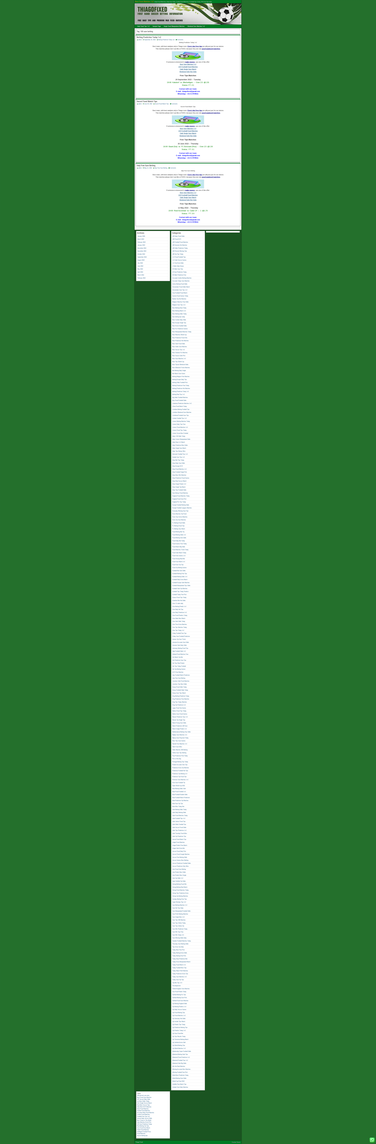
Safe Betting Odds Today (179, 809)
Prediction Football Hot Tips (180, 770)
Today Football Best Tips (179, 967)
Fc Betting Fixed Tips (178, 526)
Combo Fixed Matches (143, 1114)
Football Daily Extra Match (179, 579)
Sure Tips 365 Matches (179, 920)
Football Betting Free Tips (179, 573)
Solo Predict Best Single (179, 875)
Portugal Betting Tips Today (180, 761)
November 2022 (141, 251)
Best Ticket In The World (144, 1120)
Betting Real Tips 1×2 (178, 394)
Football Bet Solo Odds (179, 570)
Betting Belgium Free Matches (181, 376)
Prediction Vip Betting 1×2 (179, 773)
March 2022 (140, 275)
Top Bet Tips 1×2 (177, 982)
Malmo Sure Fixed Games (179, 714)
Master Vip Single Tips (178, 720)
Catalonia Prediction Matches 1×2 (182, 403)
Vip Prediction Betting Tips (180, 1027)
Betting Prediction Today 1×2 (149, 37)
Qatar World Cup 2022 (178, 785)
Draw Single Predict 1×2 (179, 484)
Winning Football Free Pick (180, 1072)
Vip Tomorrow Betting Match (180, 1039)
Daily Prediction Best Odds (180, 445)
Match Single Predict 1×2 (179, 729)
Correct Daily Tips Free (178, 424)
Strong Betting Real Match (179, 887)
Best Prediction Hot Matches (180, 340)
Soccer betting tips (142, 1135)
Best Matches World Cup (179, 334)
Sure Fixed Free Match (143, 1128)
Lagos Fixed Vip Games (179, 708)
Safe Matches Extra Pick (144, 1122)
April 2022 (140, 272)
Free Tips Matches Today (179, 627)
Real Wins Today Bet (178, 806)
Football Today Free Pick (179, 594)
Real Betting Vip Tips (143, 1126)
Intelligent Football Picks (144, 1131)
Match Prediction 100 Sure (179, 726)
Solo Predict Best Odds (179, 872)
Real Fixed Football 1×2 (179, 791)
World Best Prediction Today (180, 1075)
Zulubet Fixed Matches (143, 1110)
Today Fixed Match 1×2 (179, 965)
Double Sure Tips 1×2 (178, 457)
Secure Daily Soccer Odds (144, 1118)
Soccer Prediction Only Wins (180, 866)
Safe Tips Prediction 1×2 (179, 830)
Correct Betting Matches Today (181, 421)
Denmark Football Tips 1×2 (180, 454)
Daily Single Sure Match (179, 448)
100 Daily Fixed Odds (178, 236)
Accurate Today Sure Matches (181, 281)
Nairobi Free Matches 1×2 (179, 744)
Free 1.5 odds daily (177, 603)
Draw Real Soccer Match (179, 481)
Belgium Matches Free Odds (180, 302)
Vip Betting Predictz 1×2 (179, 1006)
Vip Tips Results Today (179, 1036)
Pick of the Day (176, 758)
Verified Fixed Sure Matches (180, 1000)
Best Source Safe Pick (178, 355)
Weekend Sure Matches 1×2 (196, 26)
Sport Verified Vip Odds (179, 881)
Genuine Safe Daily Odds (179, 645)
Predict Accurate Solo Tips (180, 764)
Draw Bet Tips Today (178, 460)
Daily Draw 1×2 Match (178, 442)
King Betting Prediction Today (180, 696)
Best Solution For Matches (180, 352)
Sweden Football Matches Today (181, 941)
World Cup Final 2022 (178, 1081)
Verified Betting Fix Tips (179, 994)
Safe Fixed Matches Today (180, 815)
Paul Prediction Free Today (180, 755)
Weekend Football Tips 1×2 (180, 1060)
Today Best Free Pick (178, 950)
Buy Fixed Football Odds (179, 400)
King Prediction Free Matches (180, 699)
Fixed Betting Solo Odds (179, 537)
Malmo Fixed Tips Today (179, 711)
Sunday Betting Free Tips (179, 899)
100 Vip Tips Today (177, 254)
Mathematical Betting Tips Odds (181, 732)
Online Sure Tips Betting (179, 752)
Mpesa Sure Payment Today (180, 738)
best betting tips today (178, 317)
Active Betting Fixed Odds (179, 284)
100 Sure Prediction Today (144, 1124)
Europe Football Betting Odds (180, 505)
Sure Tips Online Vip (178, 926)
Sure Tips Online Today (179, 923)
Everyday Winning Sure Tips (180, 511)
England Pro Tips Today (179, 502)
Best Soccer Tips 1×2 (178, 349)
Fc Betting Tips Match (178, 529)
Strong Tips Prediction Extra (180, 893)
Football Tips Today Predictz (180, 591)
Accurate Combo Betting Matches (182, 278)
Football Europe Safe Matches (181, 582)
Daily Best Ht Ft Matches (144, 1107)
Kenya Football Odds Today (180, 690)
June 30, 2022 (148, 104)
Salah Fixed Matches (143, 1129)
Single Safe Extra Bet (178, 848)
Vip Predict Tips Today (178, 1024)
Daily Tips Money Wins (178, 451)
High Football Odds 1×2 (179, 651)
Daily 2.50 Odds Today (178, 436)
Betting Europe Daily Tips (179, 379)
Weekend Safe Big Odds (179, 1063)
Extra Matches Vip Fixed (179, 514)
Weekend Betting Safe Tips (180, 1054)
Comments (180, 39)
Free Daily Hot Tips (177, 609)
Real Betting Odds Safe (179, 788)
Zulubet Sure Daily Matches (180, 1087)
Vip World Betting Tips (178, 1045)
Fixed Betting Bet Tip (178, 531)
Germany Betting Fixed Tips (180, 648)
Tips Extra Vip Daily (178, 947)
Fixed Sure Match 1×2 (178, 561)
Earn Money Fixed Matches (180, 493)
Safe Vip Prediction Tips (179, 836)
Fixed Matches (141, 1133)
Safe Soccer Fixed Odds (179, 827)
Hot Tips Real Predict (178, 663)
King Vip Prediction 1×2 (179, 705)
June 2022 (140, 266)
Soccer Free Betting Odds (179, 857)
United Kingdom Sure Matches (181, 988)
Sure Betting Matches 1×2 (179, 905)
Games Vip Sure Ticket (179, 639)
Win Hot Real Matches (178, 1066)
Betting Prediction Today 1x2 (166, 39)
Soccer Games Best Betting (180, 860)
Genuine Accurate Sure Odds (180, 642)
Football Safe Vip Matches (179, 588)
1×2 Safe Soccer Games (179, 260)
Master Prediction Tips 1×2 (180, 717)
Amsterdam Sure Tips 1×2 (179, 290)
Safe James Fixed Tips (179, 821)
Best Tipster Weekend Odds (180, 364)
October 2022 (141, 254)
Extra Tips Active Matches (179, 517)
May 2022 (140, 269)
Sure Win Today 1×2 (178, 935)
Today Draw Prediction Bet (179, 959)
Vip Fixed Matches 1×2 (179, 1015)
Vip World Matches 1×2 (179, 1048)
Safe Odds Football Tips (179, 824)
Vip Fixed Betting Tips (178, 1012)
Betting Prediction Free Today (180, 385)
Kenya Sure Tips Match (179, 693)
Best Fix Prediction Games (180, 328)
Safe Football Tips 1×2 (178, 818)
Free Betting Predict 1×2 (179, 606)
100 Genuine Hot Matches (179, 245)
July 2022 (140, 263)
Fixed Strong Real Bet (178, 558)
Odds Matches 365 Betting (180, 750)
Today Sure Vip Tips (178, 979)
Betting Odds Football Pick (180, 382)
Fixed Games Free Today (179, 543)
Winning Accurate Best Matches (181, 1069)
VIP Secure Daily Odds (143, 1099)
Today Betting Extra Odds (179, 953)
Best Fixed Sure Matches (144, 1097)
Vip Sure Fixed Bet (177, 1033)
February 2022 (141, 278)
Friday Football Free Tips (179, 633)
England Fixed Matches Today (181, 496)
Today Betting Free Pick (179, 956)
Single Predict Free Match (179, 845)
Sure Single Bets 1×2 (178, 917)
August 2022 (141, 260)
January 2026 (141, 236)
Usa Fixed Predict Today (179, 991)
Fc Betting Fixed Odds (178, 523)
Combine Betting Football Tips (180, 409)
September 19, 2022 (150, 39)
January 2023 (141, 245)
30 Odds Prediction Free (179, 275)
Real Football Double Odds (180, 794)
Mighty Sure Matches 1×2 (179, 735)
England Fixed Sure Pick (179, 499)
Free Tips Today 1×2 (178, 630)
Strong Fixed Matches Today (180, 890)
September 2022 (142, 257)
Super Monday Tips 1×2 (179, 902)
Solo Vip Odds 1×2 (177, 878)
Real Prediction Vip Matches (180, 800)
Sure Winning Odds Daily (179, 938)
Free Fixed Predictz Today (179, 615)
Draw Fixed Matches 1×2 (179, 469)
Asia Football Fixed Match (179, 293)
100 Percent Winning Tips (179, 251)
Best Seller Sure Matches (179, 346)
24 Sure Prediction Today (179, 272)
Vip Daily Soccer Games (179, 1009)
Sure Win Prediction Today (179, 929)
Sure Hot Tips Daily (177, 908)
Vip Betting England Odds (179, 1003)
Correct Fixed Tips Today (179, 430)
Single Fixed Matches (178, 842)
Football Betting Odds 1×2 (179, 576)
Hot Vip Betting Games (178, 669)
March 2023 (140, 239)
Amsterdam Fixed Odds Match (181, 287)
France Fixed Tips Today (179, 597)
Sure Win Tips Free (177, 932)
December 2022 (141, 248)
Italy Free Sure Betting (146, 165)
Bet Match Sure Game (178, 373)
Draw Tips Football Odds (179, 490)
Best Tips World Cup (178, 361)
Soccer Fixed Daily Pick (179, 851)
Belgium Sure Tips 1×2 (178, 305)
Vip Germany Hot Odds (179, 1018)
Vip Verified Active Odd (178, 1042)
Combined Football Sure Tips (180, 415)
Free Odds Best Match (178, 618)
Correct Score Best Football (180, 433)
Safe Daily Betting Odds (179, 812)
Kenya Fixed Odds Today (179, 687)
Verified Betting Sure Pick (179, 997)
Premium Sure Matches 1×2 (180, 779)
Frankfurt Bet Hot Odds (179, 600)
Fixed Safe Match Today (179, 552)
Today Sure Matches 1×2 (179, 976)
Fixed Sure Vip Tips (178, 564)
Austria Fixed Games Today (180, 296)
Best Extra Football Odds (179, 326)
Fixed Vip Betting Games (179, 567)
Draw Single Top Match (178, 487)
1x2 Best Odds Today (143, 1101)
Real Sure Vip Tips (177, 803)
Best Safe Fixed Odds (178, 343)
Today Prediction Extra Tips (180, 973)
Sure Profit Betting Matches (180, 914)
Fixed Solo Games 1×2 (178, 555)
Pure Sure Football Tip (178, 782)
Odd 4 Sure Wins (177, 746)
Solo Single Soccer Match (144, 1103)
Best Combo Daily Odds (179, 320)
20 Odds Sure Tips (177, 269)
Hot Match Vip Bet (177, 657)
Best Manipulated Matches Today (181, 331)
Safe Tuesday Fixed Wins (179, 833)
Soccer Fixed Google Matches (181, 854)
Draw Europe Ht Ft (177, 466)
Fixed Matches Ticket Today (180, 549)
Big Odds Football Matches (180, 397)
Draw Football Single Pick (179, 472)
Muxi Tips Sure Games (178, 741)
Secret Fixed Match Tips (147, 101)
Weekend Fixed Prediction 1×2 (181, 1057)
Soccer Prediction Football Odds (181, 863)
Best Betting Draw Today (179, 308)
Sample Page (157, 26)
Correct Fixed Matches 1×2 (180, 427)
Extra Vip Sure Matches (179, 520)
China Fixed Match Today (179, 406)
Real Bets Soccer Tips (143, 1105)
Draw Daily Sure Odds (178, 463)
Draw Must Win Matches (179, 475)
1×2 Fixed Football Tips (179, 257)
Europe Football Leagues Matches (182, 508)
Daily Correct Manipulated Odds (181, 439)
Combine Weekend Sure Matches (181, 412)
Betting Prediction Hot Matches (181, 388)
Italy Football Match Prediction (181, 675)
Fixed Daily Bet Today (178, 541)
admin (140, 39)
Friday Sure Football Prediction (181, 636)
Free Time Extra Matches (179, 624)
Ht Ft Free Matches (177, 672)
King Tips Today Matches (179, 702)
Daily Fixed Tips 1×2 (143, 26)
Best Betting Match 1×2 (179, 311)
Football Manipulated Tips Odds (181, 585)
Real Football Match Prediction (181, 797)
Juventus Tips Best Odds (179, 684)
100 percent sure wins (143, 1095)
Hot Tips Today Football (179, 666)
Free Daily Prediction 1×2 (179, 612)
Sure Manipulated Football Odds (181, 911)
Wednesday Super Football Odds (181, 1051)
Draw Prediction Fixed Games (180, 478)
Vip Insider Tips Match (178, 1021)
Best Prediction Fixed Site (179, 337)
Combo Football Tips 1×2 (179, 418)
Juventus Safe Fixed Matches (180, 681)
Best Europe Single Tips (179, 322)
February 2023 (141, 242)
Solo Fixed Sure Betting (179, 869)
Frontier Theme (236, 1142)
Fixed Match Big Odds (178, 546)
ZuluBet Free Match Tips (179, 1084)
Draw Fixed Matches (143, 1109)
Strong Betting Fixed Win (179, 884)
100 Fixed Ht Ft (176, 239)
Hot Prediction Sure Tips (179, 660)
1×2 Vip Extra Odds (178, 263)
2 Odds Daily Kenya (178, 266)
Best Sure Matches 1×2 (179, 358)
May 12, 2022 (148, 168)
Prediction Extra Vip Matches (180, 767)
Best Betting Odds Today (179, 314)
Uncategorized (176, 985)
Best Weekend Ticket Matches (181, 367)
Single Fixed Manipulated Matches (174, 26)
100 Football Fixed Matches (180, 242)
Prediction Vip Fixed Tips (179, 776)
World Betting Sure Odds (179, 1078)
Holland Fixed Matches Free (180, 654)
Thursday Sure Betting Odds (180, 944)
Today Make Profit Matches (180, 970)
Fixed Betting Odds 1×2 (179, 535)
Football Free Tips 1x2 (143, 1116)
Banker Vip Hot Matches (179, 299)
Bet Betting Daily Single (179, 370)
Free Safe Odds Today (178, 621)
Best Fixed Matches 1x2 (144, 1)
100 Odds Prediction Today (180, 248)
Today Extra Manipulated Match (181, 961)
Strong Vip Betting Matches (180, 896)
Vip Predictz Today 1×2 (179, 1030)
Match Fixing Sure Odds (179, 723)
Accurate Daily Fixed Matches (145, 1112)
